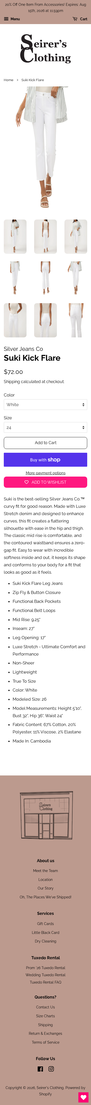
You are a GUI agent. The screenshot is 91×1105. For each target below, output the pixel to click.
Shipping (12, 381)
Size (8, 417)
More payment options (45, 473)
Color (9, 394)
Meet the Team (45, 870)
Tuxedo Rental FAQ (45, 982)
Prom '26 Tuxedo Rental (45, 968)
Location (45, 879)
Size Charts (45, 1016)
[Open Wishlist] (83, 1097)
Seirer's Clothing (50, 1087)
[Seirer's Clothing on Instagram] (51, 1070)
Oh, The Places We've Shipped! (46, 897)
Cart (83, 19)
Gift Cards (45, 923)
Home (8, 80)
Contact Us (45, 1007)
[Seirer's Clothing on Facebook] (40, 1070)
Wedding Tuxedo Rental (45, 975)
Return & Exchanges (45, 1033)
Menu (15, 19)
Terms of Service (45, 1042)
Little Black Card (45, 932)
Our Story (46, 888)
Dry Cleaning (45, 941)
